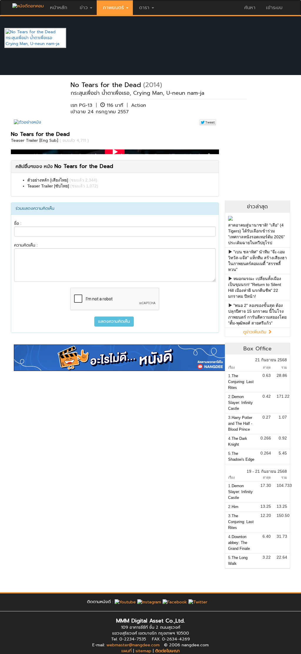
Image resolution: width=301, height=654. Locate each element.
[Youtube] (125, 602)
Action (138, 105)
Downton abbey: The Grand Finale (239, 543)
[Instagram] (149, 602)
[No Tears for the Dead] (39, 38)
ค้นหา (249, 7)
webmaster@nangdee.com (133, 645)
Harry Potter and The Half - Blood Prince (240, 423)
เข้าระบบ (274, 7)
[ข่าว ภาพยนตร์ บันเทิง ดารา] (28, 4)
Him (235, 507)
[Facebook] (175, 602)
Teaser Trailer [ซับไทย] (48, 186)
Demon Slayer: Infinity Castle (240, 403)
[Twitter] (197, 602)
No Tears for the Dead (106, 85)
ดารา (144, 7)
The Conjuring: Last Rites (241, 382)
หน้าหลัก (58, 7)
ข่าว (83, 7)
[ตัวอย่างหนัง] (27, 122)
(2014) (152, 85)
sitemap (143, 651)
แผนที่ (126, 651)
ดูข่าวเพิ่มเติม (255, 332)
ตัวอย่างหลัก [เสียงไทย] (47, 180)
